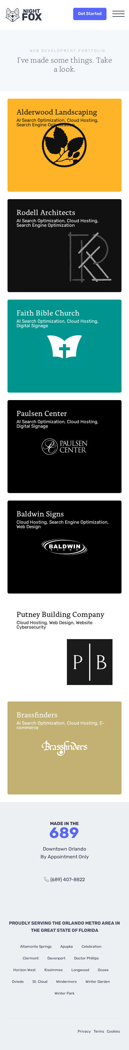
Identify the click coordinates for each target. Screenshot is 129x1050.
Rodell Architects (57, 217)
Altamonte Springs (36, 946)
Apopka (66, 946)
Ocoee (103, 970)
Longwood (80, 970)
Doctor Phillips (86, 958)
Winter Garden (98, 982)
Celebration (91, 946)
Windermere (66, 982)
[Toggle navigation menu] (118, 14)
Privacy (84, 1031)
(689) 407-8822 (67, 879)
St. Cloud (39, 982)
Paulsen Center (57, 418)
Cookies (113, 1031)
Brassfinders (60, 719)
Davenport (56, 958)
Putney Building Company (60, 619)
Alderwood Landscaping (57, 116)
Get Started (90, 13)
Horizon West (24, 970)
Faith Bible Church (57, 317)
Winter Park (64, 993)
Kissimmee (53, 970)
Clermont (31, 958)
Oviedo (18, 982)
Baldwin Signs (62, 518)
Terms (99, 1031)
